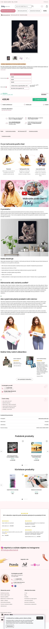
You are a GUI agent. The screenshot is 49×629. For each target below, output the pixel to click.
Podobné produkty (6, 136)
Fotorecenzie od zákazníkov (30, 604)
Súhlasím (39, 618)
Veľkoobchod (3, 606)
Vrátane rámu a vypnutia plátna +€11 (19, 85)
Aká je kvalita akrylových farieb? (9, 406)
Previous (1, 451)
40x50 (12, 77)
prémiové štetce (34, 117)
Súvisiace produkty (33, 131)
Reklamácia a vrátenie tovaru (7, 598)
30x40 (12, 74)
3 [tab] (25, 465)
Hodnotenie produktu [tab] (11, 131)
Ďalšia (45, 11)
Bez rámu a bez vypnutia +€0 (17, 88)
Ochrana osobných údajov (6, 604)
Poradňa (26, 596)
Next (46, 366)
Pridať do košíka (40, 99)
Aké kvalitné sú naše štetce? (9, 407)
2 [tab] (23, 465)
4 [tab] (26, 465)
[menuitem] (8, 10)
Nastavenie (10, 626)
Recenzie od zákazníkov (29, 602)
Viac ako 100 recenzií (6, 110)
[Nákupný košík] (46, 6)
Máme (14, 122)
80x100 (12, 82)
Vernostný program (28, 600)
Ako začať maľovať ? (7, 401)
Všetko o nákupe (4, 600)
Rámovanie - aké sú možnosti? (9, 404)
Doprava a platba (7, 2)
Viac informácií (29, 623)
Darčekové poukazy (5, 593)
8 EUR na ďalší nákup (5, 595)
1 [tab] (22, 465)
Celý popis (3, 69)
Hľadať (32, 6)
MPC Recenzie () (22, 131)
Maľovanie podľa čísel (43, 418)
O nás (2, 2)
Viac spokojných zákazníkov (24, 379)
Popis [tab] (2, 131)
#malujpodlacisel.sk (9, 550)
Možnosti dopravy (6, 402)
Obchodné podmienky (5, 602)
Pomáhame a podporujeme (30, 598)
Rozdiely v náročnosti (7, 409)
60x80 (12, 79)
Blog (12, 2)
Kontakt (15, 2)
